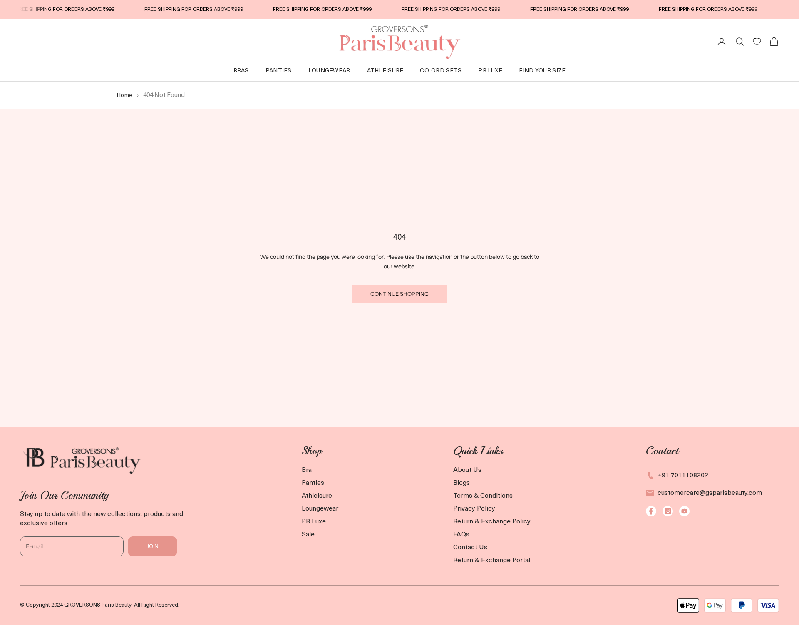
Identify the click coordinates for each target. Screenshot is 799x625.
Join (152, 546)
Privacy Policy (474, 509)
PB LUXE (490, 71)
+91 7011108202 (683, 475)
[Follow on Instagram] (668, 511)
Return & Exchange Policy (492, 521)
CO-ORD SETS (441, 71)
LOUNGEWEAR (329, 71)
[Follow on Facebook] (651, 511)
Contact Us (470, 547)
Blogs (461, 483)
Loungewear (320, 509)
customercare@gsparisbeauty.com (710, 493)
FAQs (461, 534)
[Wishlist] (757, 41)
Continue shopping (399, 293)
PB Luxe (314, 521)
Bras (241, 71)
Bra (307, 470)
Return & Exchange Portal (491, 560)
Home (124, 95)
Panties (279, 71)
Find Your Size (542, 71)
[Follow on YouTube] (684, 511)
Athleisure (385, 71)
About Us (467, 470)
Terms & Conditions (483, 496)
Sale (308, 534)
